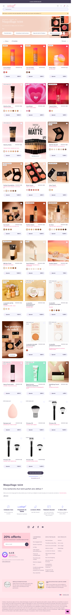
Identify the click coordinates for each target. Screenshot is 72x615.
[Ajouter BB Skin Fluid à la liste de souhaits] (21, 242)
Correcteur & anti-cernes (22, 33)
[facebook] (38, 527)
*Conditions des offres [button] (50, 543)
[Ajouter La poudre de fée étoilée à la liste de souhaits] (21, 281)
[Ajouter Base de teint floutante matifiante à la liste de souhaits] (44, 363)
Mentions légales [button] (37, 562)
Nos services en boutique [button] (49, 561)
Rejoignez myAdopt (22, 514)
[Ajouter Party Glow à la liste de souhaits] (67, 46)
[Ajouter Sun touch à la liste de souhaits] (21, 203)
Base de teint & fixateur (39, 33)
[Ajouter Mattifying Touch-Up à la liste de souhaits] (67, 363)
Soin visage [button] (60, 545)
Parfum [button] (60, 540)
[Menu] (3, 6)
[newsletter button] (26, 544)
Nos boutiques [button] (49, 540)
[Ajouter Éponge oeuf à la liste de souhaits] (21, 402)
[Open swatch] (21, 111)
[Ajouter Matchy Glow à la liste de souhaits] (21, 85)
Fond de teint (7, 33)
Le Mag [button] (35, 547)
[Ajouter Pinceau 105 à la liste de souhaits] (67, 402)
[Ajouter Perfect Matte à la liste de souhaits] (44, 203)
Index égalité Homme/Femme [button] (37, 550)
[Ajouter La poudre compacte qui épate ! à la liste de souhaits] (67, 281)
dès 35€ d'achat (35, 512)
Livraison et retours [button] (50, 550)
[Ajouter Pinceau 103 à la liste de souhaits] (21, 438)
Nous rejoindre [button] (36, 572)
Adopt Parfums (5, 19)
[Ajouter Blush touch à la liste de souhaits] (44, 164)
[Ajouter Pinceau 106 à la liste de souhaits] (44, 438)
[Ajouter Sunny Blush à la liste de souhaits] (21, 46)
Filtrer (7, 41)
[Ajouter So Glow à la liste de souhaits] (67, 203)
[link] (64, 6)
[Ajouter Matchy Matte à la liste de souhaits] (21, 123)
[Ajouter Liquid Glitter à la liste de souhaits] (67, 85)
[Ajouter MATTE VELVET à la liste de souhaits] (67, 123)
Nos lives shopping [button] (50, 557)
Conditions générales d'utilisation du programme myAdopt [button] (38, 569)
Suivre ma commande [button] (50, 545)
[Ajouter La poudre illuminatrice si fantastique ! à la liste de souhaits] (44, 281)
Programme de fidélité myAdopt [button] (49, 570)
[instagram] (28, 527)
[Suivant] (68, 33)
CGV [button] (34, 564)
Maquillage (11, 19)
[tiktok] (33, 527)
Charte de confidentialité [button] (36, 554)
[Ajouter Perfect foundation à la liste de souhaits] (21, 164)
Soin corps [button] (60, 543)
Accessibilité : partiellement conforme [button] (48, 566)
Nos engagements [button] (37, 541)
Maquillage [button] (60, 548)
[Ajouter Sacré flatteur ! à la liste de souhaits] (44, 242)
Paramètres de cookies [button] (36, 559)
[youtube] (42, 527)
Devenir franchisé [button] (37, 544)
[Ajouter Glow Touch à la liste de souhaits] (67, 164)
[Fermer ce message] (67, 13)
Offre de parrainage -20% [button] (50, 554)
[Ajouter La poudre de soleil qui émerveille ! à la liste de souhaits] (44, 323)
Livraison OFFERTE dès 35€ (35, 1)
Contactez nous (8, 509)
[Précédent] (66, 33)
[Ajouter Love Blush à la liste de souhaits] (44, 85)
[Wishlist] (61, 6)
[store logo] (11, 6)
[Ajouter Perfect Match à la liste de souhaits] (67, 242)
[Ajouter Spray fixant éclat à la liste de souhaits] (21, 363)
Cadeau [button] (59, 550)
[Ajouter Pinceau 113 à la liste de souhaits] (44, 402)
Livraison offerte (35, 509)
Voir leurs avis (6, 561)
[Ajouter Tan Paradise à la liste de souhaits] (44, 46)
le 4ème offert (62, 509)
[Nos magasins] (57, 6)
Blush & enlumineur (55, 33)
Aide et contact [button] (49, 548)
